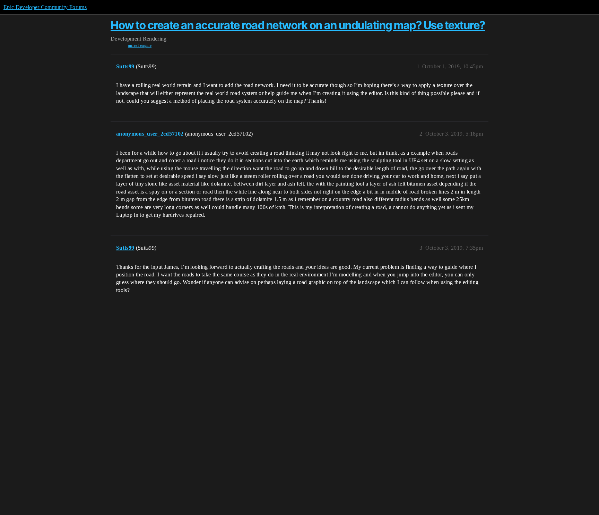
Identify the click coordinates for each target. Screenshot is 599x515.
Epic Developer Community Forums (45, 7)
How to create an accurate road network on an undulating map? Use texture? (298, 25)
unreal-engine (139, 45)
